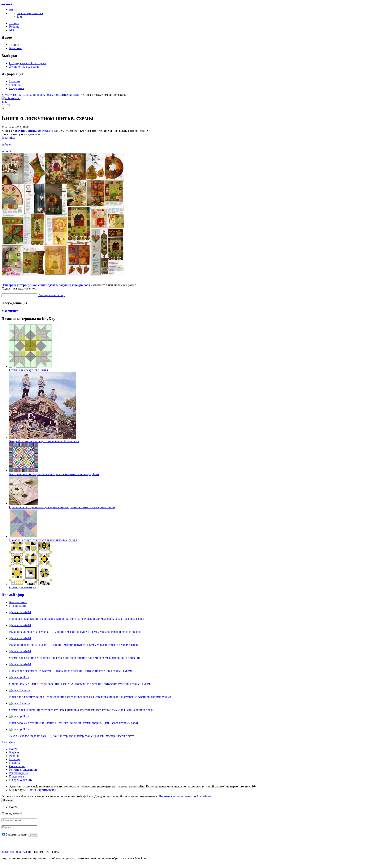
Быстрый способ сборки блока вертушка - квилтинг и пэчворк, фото (54, 474)
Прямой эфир (13, 595)
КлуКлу (7, 3)
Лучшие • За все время (24, 66)
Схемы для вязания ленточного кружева (35, 657)
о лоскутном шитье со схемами (32, 130)
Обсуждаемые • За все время (27, 63)
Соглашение (17, 766)
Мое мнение (10, 310)
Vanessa (24, 690)
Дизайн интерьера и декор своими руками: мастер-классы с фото (92, 735)
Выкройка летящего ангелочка (29, 631)
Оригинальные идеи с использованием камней (40, 683)
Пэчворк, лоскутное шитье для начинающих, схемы (43, 540)
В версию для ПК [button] (20, 780)
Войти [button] (13, 807)
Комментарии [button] (18, 602)
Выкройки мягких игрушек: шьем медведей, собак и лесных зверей (100, 618)
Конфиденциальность (23, 769)
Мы (11, 30)
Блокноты (15, 48)
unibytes (7, 144)
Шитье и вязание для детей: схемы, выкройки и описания (102, 657)
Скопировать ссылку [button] (51, 295)
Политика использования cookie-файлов (185, 796)
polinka (24, 677)
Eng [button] (19, 16)
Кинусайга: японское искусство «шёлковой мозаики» (44, 441)
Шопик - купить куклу (41, 789)
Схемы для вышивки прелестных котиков (36, 709)
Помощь (14, 81)
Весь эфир (8, 742)
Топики (14, 23)
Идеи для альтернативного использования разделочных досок (49, 696)
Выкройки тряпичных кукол (27, 644)
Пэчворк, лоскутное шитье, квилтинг (58, 94)
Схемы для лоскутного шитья (28, 370)
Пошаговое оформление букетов (30, 670)
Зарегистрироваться (15, 851)
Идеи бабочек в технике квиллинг (31, 722)
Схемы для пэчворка (22, 587)
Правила (14, 84)
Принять (8, 800)
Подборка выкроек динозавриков (31, 618)
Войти (13, 749)
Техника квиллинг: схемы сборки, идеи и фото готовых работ (97, 722)
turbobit (6, 151)
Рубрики (14, 26)
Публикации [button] (17, 605)
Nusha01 (25, 612)
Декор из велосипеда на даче (27, 735)
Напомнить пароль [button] (46, 851)
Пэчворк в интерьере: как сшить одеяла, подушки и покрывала (46, 285)
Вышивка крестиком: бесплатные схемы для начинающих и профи (110, 709)
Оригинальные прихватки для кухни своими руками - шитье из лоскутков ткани (62, 507)
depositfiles (8, 137)
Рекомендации (18, 773)
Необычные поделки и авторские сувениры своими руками (94, 670)
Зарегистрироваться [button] (30, 13)
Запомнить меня (16, 834)
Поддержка (16, 88)
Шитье (28, 94)
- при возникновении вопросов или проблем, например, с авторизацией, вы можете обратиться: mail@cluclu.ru (74, 858)
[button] (13, 9)
